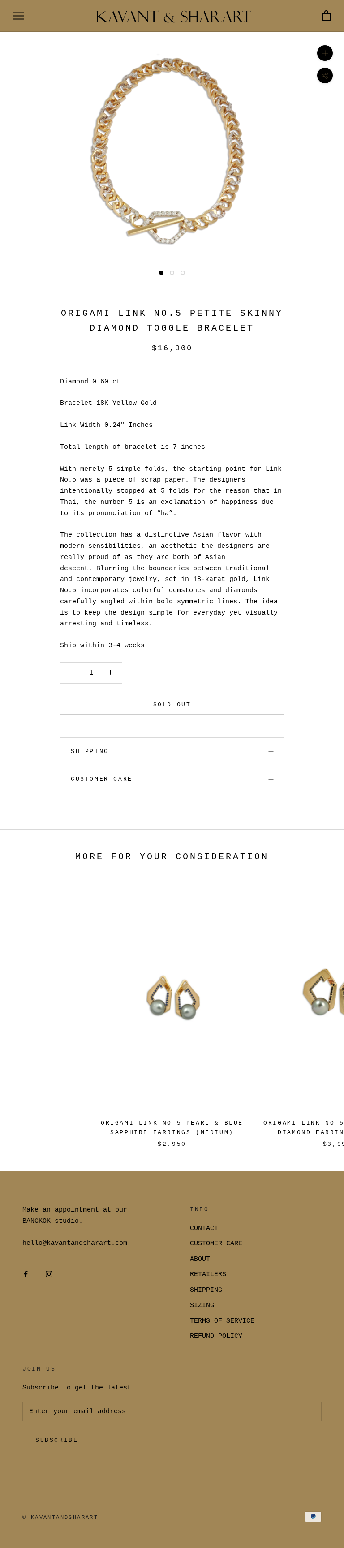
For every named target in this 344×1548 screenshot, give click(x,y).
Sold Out (172, 704)
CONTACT (204, 1228)
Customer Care (102, 779)
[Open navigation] (18, 16)
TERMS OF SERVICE (222, 1321)
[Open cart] (326, 16)
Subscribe (56, 1440)
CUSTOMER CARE (216, 1243)
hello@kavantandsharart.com (74, 1243)
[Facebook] (25, 1274)
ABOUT (200, 1259)
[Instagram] (49, 1274)
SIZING (202, 1305)
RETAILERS (208, 1274)
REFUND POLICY (216, 1336)
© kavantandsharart (60, 1517)
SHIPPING (90, 751)
